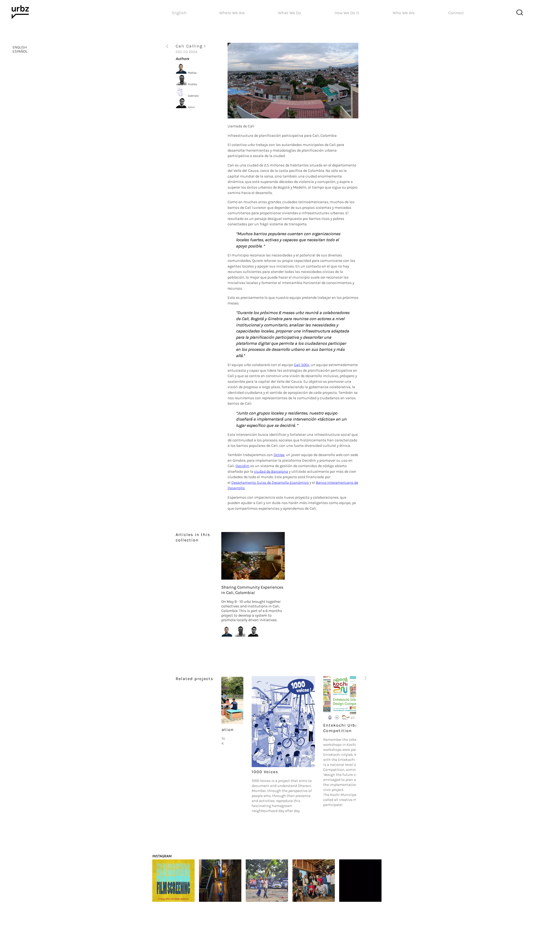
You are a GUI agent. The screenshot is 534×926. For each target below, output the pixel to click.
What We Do (289, 12)
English (20, 47)
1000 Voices (234, 771)
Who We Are (404, 12)
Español (20, 51)
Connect (456, 12)
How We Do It (347, 12)
